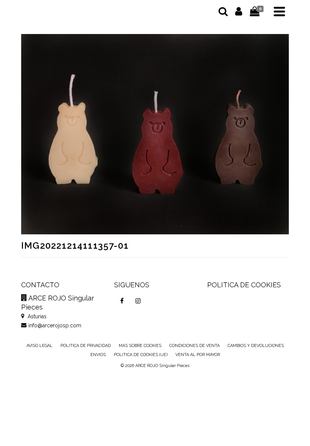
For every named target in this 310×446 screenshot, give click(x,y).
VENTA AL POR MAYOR (197, 354)
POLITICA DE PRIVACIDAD (85, 345)
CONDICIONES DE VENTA (194, 345)
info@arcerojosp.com (54, 325)
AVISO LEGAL (39, 345)
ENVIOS (98, 354)
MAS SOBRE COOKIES (140, 345)
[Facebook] (122, 301)
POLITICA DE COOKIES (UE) (140, 354)
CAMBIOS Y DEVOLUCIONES (256, 345)
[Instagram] (138, 301)
